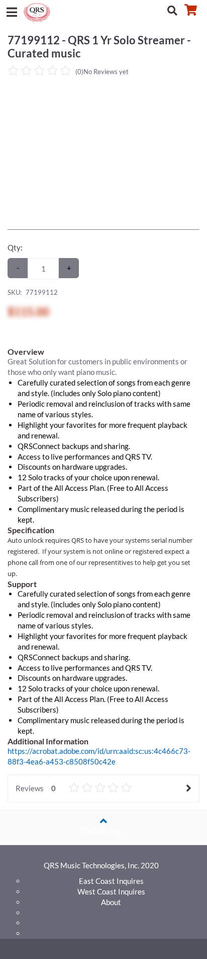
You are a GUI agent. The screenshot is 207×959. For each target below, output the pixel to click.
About (111, 902)
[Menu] (12, 10)
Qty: (15, 247)
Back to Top (101, 831)
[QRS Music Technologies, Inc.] (38, 12)
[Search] (172, 10)
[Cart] (190, 10)
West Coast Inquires (111, 891)
